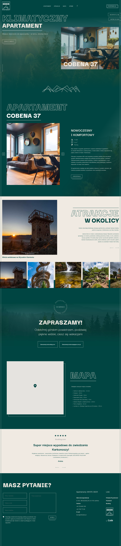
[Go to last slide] (3, 154)
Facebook (109, 501)
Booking (108, 503)
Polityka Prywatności (112, 498)
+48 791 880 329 (81, 506)
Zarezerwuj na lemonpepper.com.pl (71, 344)
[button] (28, 115)
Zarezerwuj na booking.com (47, 344)
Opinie (71, 6)
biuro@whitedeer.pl (81, 515)
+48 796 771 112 (80, 509)
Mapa (64, 6)
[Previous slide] (109, 66)
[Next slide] (114, 66)
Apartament (47, 6)
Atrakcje (57, 6)
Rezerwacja (112, 6)
